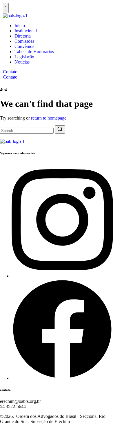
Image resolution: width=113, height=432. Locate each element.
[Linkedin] (62, 275)
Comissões (24, 41)
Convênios (24, 46)
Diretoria (22, 35)
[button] (6, 8)
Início (19, 25)
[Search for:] (27, 130)
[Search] (60, 129)
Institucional (25, 30)
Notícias (22, 61)
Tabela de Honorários (34, 51)
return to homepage (48, 118)
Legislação (24, 56)
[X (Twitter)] (62, 378)
